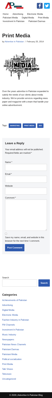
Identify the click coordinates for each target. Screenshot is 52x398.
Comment (10, 197)
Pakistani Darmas (36, 21)
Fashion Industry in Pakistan (15, 320)
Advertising (18, 14)
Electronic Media (35, 14)
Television (6, 374)
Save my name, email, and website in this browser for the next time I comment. (24, 239)
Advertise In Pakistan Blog (30, 395)
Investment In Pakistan (13, 21)
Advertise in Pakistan (14, 42)
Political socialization (12, 359)
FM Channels (8, 324)
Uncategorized (9, 379)
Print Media (43, 17)
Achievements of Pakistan (14, 300)
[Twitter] (47, 6)
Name (8, 162)
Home (6, 14)
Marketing (15, 125)
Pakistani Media (10, 17)
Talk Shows (7, 369)
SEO (40, 125)
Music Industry (9, 334)
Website (9, 186)
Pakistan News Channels (14, 344)
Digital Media (28, 17)
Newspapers (8, 339)
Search (5, 277)
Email (8, 174)
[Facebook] (40, 6)
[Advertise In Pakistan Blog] (13, 5)
